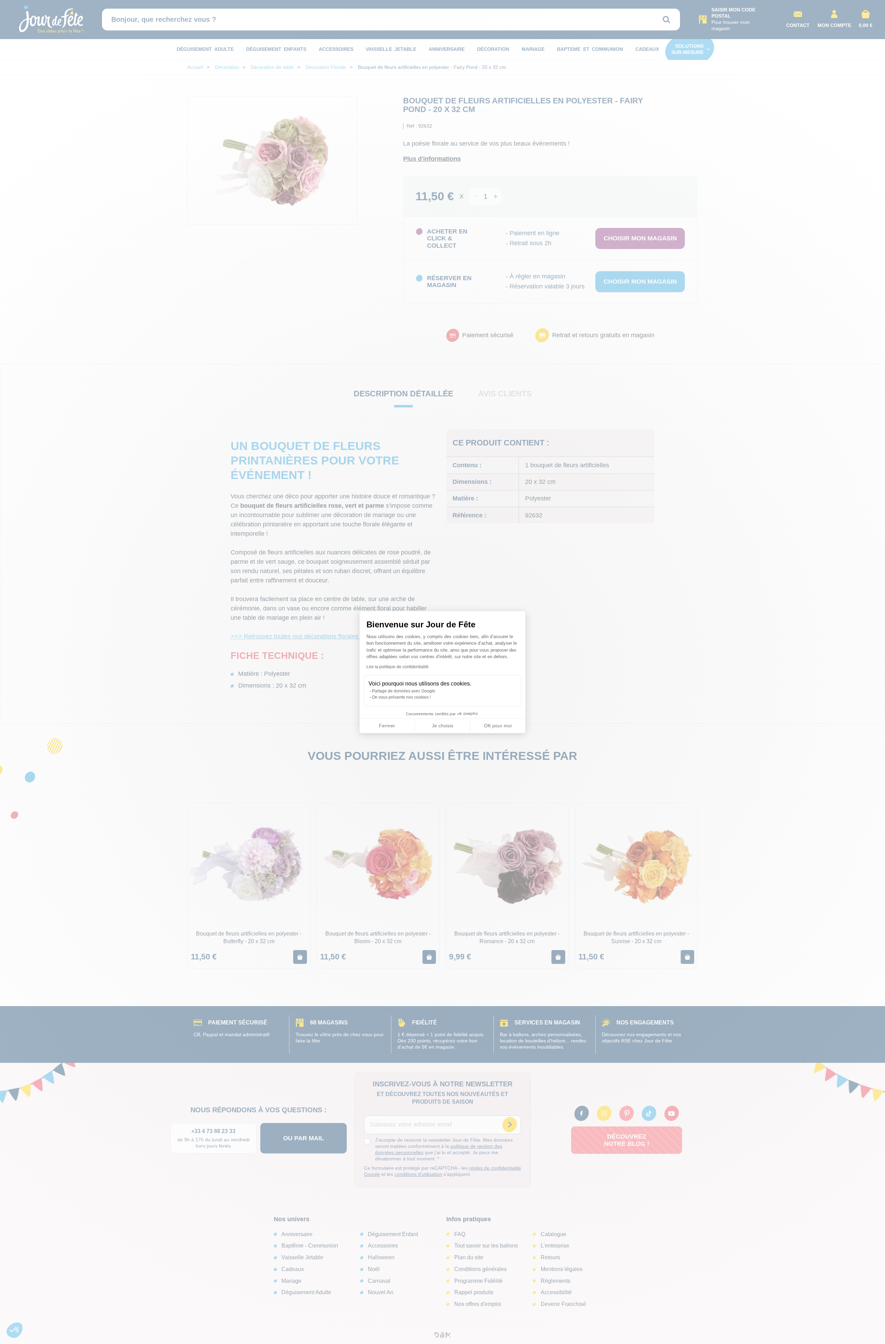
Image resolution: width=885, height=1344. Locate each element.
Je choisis (442, 725)
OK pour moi (498, 725)
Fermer (387, 725)
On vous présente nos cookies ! (401, 697)
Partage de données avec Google (403, 691)
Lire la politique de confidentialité (397, 666)
